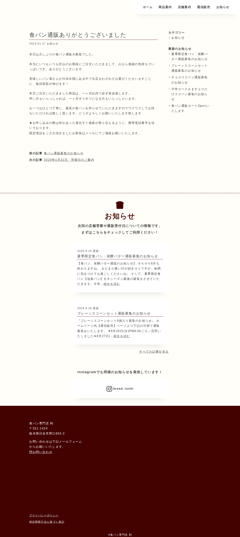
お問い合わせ (42, 452)
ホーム (148, 7)
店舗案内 (184, 7)
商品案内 (165, 7)
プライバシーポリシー (43, 515)
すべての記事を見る (154, 351)
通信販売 (203, 7)
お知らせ (223, 7)
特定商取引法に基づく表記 (46, 521)
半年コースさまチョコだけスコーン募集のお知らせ (189, 94)
